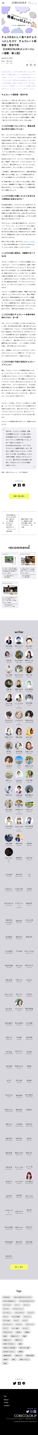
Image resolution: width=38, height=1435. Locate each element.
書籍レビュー (7, 1340)
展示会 (18, 1332)
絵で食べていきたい (9, 1351)
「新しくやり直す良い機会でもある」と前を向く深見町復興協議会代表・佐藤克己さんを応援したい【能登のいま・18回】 (10, 569)
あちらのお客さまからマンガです (23, 1297)
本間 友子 (9, 573)
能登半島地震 (30, 1355)
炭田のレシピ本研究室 (9, 1347)
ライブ (5, 1328)
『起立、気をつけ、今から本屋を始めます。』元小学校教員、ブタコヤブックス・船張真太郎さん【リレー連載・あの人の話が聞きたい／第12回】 (29, 569)
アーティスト (7, 1305)
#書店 (28, 577)
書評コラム (18, 1340)
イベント (26, 1305)
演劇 (20, 1344)
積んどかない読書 (24, 1347)
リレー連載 (5, 63)
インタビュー (7, 1312)
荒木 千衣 (9, 61)
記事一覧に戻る (19, 496)
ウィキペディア (20, 1312)
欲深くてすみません (9, 1344)
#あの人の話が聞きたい (26, 575)
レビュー (26, 1328)
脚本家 (5, 1359)
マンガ (25, 1320)
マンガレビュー (8, 1324)
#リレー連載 (6, 575)
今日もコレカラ (8, 1332)
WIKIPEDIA (6, 1297)
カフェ (5, 1316)
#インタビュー (6, 606)
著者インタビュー (24, 1359)
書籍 (25, 1336)
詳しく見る (19, 1267)
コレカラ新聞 (16, 1316)
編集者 (21, 1351)
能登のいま (18, 1355)
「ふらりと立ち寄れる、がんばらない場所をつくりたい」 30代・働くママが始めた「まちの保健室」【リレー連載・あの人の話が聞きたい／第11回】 (10, 599)
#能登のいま (11, 575)
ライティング (30, 1324)
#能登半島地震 (6, 577)
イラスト (6, 1309)
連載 (11, 63)
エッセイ (31, 1312)
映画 (5, 1336)
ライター (19, 1324)
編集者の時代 (7, 1355)
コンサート (27, 1316)
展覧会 (27, 1332)
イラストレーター (18, 1309)
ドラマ (16, 1320)
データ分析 (7, 1320)
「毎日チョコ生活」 (29, 241)
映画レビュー (15, 1336)
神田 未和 (9, 602)
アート (17, 1305)
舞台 (14, 1359)
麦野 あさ (27, 573)
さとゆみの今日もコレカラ (26, 1301)
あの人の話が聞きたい (9, 1301)
